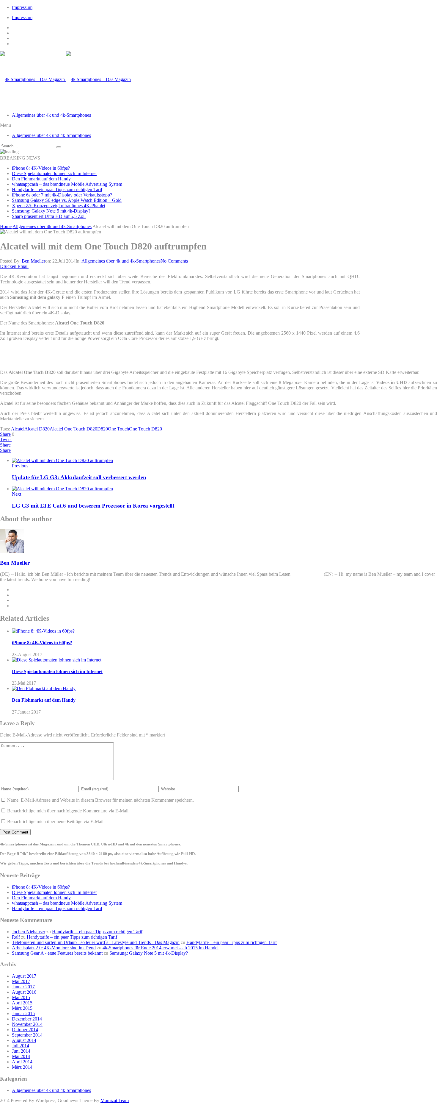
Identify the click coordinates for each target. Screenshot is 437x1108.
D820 (102, 428)
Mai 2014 (21, 1056)
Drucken (8, 266)
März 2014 (22, 1067)
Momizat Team (114, 1100)
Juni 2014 (21, 1051)
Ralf (16, 937)
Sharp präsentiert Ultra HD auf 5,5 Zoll (49, 216)
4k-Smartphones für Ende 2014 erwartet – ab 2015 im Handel (160, 947)
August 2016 (24, 992)
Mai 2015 (21, 997)
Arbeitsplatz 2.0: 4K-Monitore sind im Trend (54, 947)
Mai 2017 (21, 981)
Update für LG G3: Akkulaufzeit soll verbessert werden (79, 477)
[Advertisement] (400, 314)
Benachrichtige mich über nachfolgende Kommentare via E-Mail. (68, 810)
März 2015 (22, 1008)
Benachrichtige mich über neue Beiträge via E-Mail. (56, 821)
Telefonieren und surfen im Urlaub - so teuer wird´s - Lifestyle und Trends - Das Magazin (96, 942)
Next (16, 494)
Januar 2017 (23, 986)
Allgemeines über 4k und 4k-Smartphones (51, 115)
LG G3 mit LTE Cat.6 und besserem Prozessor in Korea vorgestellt (93, 505)
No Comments (174, 260)
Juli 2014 (20, 1045)
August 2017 (24, 976)
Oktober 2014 (25, 1029)
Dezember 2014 (27, 1018)
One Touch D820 (145, 428)
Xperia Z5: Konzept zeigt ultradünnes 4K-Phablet (58, 205)
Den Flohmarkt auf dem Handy (41, 178)
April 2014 (22, 1061)
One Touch (118, 428)
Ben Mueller (33, 260)
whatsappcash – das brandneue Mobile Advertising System (67, 184)
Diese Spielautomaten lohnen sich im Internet (54, 173)
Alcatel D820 (37, 428)
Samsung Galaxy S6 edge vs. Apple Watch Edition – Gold (67, 200)
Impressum (22, 7)
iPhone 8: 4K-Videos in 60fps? (41, 168)
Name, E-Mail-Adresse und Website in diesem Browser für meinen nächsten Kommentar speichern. (100, 800)
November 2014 (27, 1024)
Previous (20, 465)
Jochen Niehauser (28, 931)
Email (23, 266)
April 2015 (22, 1002)
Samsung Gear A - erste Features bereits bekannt (57, 953)
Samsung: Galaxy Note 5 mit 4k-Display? (51, 210)
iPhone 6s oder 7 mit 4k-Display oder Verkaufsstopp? (62, 194)
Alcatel (17, 428)
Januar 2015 (23, 1013)
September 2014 (27, 1034)
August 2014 (24, 1040)
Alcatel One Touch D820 (73, 428)
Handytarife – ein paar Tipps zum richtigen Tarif (57, 189)
